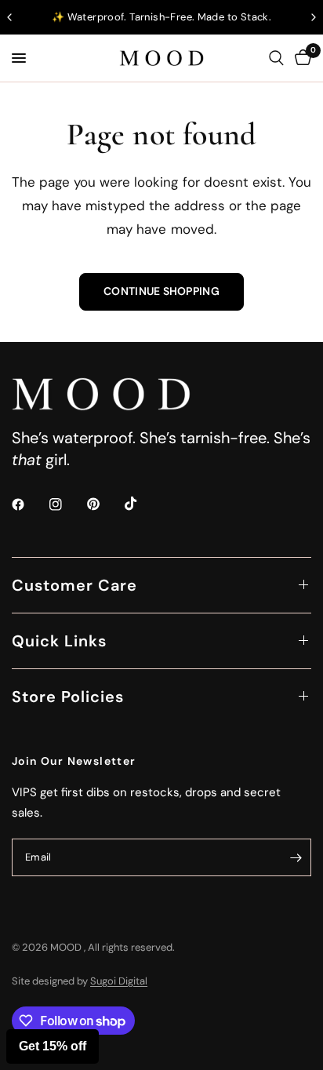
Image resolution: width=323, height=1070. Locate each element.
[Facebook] (29, 504)
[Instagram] (66, 504)
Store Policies (68, 696)
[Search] (276, 58)
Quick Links (59, 641)
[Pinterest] (104, 503)
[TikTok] (142, 503)
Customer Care (74, 585)
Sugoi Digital (118, 981)
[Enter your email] (295, 857)
